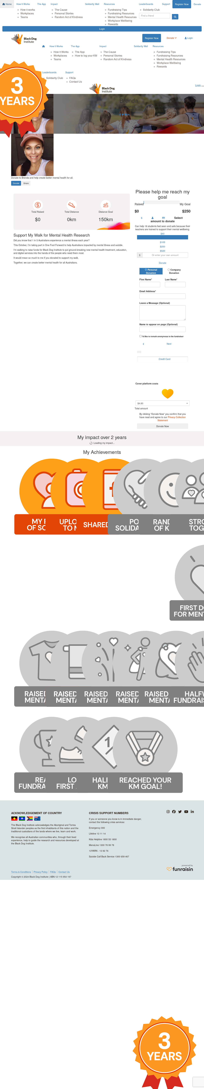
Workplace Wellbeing (120, 20)
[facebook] (174, 812)
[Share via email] (125, 114)
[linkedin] (192, 812)
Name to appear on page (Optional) (158, 324)
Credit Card (164, 359)
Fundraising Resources (121, 13)
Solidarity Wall (92, 4)
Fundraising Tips (117, 9)
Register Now (182, 4)
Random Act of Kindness (69, 17)
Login (102, 28)
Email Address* (147, 291)
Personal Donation (151, 271)
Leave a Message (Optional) (154, 303)
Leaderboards (146, 4)
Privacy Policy (40, 871)
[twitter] (180, 812)
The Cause (61, 9)
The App (41, 4)
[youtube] (186, 812)
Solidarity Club (151, 9)
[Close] (202, 86)
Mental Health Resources (122, 17)
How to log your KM (86, 55)
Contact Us (75, 81)
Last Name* (171, 279)
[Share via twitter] (123, 114)
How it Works (56, 46)
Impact (54, 4)
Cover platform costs (147, 383)
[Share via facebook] (120, 114)
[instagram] (168, 812)
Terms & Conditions (21, 871)
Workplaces (27, 13)
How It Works (23, 4)
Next (169, 343)
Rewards (113, 24)
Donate (197, 4)
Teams (24, 17)
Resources (109, 4)
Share (26, 183)
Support (166, 4)
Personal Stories (64, 13)
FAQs (72, 78)
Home (8, 4)
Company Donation (175, 271)
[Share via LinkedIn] (128, 114)
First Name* (145, 279)
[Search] (175, 16)
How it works (27, 9)
